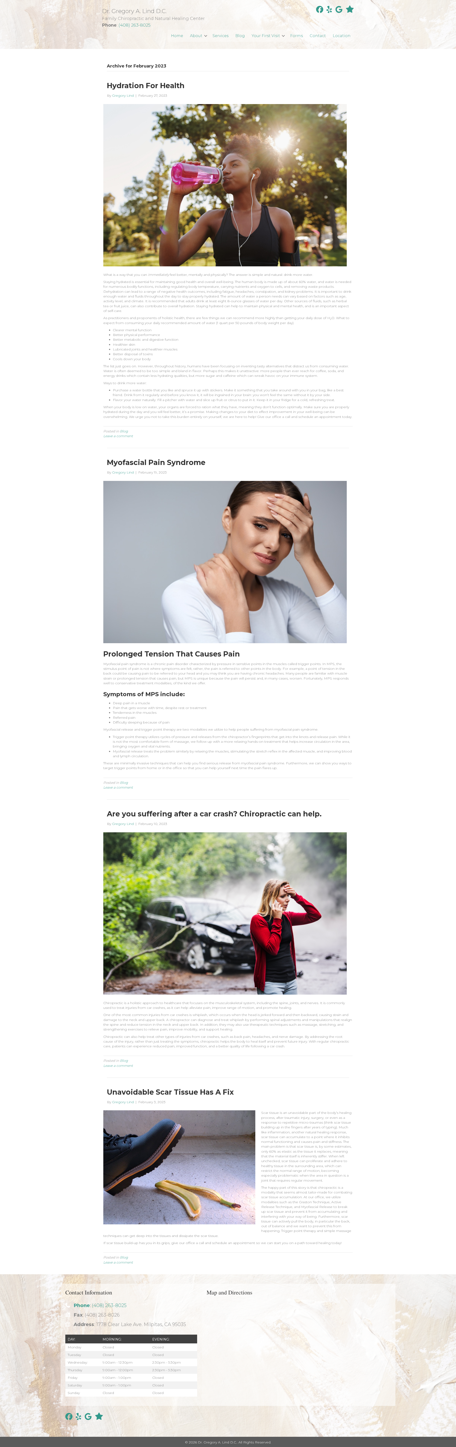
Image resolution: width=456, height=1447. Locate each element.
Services (220, 36)
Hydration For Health (146, 85)
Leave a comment (118, 436)
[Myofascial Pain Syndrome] (225, 562)
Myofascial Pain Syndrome (156, 462)
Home (177, 36)
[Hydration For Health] (225, 185)
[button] (205, 36)
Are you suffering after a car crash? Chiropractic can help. (214, 814)
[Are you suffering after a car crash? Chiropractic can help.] (225, 913)
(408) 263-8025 (135, 25)
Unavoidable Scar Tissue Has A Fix (170, 1092)
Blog (240, 36)
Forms (296, 36)
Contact (318, 36)
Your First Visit (266, 36)
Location (342, 36)
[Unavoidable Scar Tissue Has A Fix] (179, 1167)
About (196, 36)
